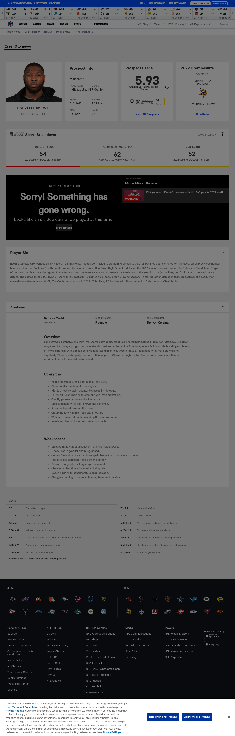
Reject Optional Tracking (163, 716)
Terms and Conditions (24, 707)
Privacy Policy (14, 710)
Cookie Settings (112, 732)
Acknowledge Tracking (197, 716)
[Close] (229, 717)
